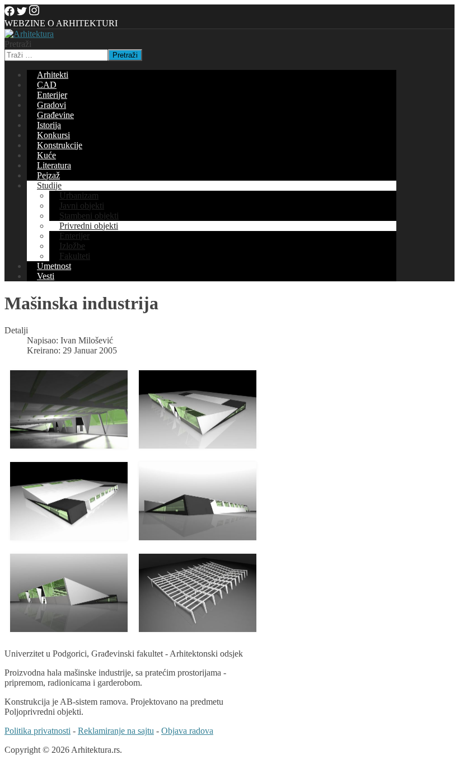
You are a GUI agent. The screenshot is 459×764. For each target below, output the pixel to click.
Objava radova (187, 730)
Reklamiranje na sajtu (116, 730)
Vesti (45, 276)
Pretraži (17, 44)
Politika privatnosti (37, 730)
